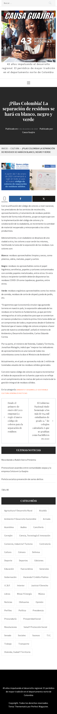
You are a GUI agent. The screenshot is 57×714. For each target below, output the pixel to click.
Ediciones (38, 560)
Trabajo (8, 643)
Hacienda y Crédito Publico (35, 577)
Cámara (21, 552)
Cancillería (38, 527)
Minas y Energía (24, 593)
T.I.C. (49, 635)
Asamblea (9, 527)
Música (41, 593)
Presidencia (38, 610)
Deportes (23, 560)
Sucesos (36, 635)
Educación (9, 568)
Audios (23, 527)
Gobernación (10, 577)
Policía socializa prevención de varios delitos (22, 479)
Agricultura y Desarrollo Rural (18, 510)
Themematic (21, 706)
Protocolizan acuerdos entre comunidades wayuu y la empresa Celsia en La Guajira (26, 469)
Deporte (8, 560)
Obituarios (24, 602)
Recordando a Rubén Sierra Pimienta (18, 459)
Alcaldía (43, 510)
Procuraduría (10, 618)
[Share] (20, 199)
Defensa (36, 552)
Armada (46, 519)
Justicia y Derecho (39, 585)
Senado (7, 635)
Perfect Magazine (39, 706)
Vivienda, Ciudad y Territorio (17, 652)
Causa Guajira (28, 132)
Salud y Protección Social (35, 627)
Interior (20, 585)
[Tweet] (43, 199)
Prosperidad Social (32, 618)
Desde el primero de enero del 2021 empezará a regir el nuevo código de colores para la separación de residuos (15, 417)
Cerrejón (8, 535)
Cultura (5, 393)
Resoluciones (10, 627)
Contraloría (44, 543)
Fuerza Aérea (27, 568)
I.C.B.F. (7, 585)
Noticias (23, 393)
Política (22, 610)
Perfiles (8, 610)
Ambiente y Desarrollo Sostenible (32, 390)
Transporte (23, 643)
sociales (22, 635)
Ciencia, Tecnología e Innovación (34, 535)
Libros (7, 593)
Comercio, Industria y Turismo (18, 543)
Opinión (39, 602)
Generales (14, 393)
